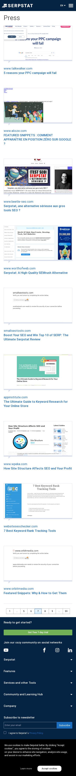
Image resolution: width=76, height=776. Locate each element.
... (17, 611)
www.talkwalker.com (18, 68)
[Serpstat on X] (31, 650)
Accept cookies (49, 768)
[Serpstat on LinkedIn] (70, 650)
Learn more (26, 768)
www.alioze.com (15, 131)
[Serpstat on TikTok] (18, 650)
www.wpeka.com (15, 464)
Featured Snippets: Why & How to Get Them (35, 593)
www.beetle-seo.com (18, 201)
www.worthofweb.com (20, 268)
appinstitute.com (16, 397)
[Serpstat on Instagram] (57, 650)
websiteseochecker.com (21, 526)
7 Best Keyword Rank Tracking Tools (30, 531)
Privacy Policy (36, 733)
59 (66, 611)
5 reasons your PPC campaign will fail (30, 73)
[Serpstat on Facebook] (44, 650)
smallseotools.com (17, 330)
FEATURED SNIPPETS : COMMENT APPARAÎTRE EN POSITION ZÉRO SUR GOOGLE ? (37, 139)
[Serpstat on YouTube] (6, 650)
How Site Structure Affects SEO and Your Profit (38, 468)
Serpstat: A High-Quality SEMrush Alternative (36, 273)
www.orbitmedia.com (19, 588)
